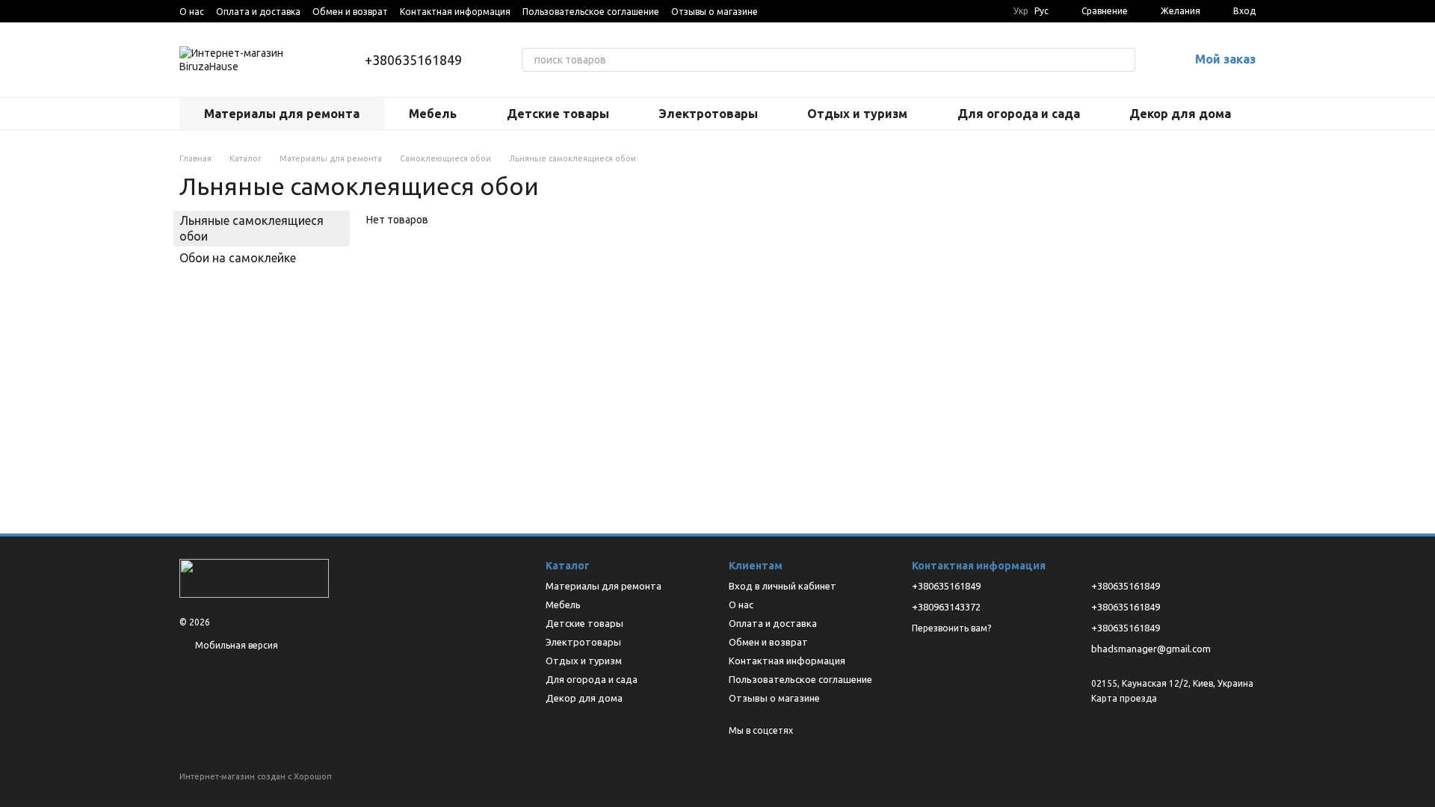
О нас (191, 11)
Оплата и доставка (258, 11)
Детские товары (558, 113)
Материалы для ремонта (281, 113)
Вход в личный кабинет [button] (782, 586)
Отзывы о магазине (714, 11)
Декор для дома (1180, 113)
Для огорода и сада (1018, 113)
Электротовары (708, 113)
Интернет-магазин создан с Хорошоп (255, 776)
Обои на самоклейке (237, 258)
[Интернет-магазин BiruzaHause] (254, 577)
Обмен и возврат (350, 11)
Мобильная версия (235, 645)
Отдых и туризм (857, 113)
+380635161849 (413, 60)
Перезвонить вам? (951, 628)
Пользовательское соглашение (590, 11)
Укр (1020, 11)
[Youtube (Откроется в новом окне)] (779, 11)
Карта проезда (1124, 698)
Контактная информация (455, 11)
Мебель (433, 113)
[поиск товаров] (1123, 60)
